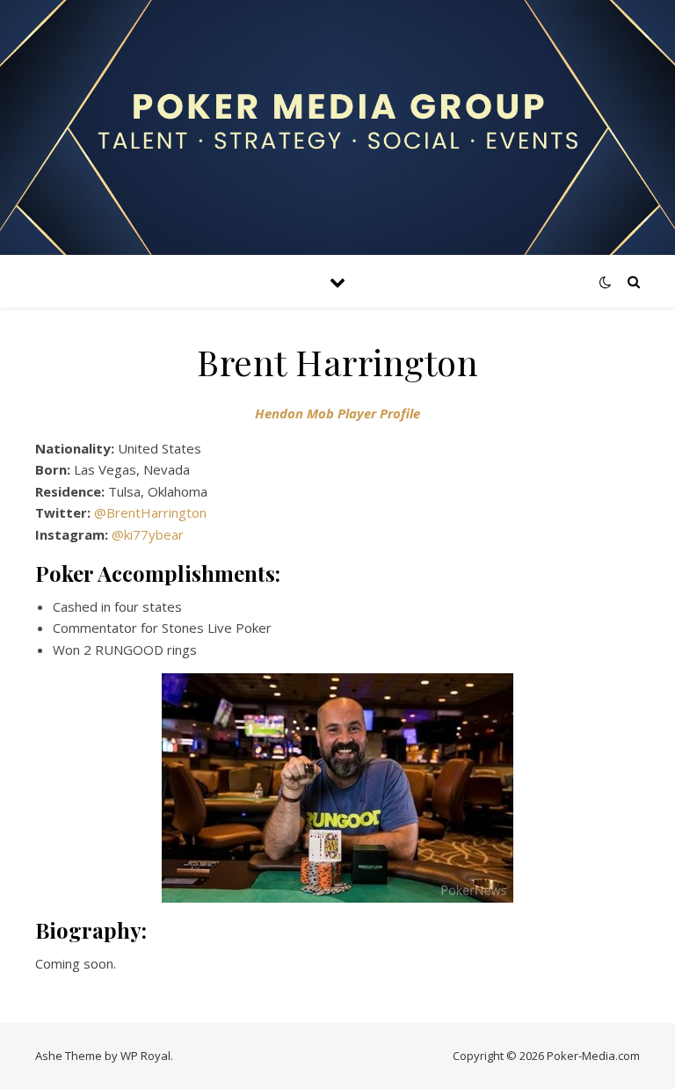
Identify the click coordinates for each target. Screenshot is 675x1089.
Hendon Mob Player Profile (337, 413)
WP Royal (145, 1056)
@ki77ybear (148, 534)
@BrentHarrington (150, 512)
